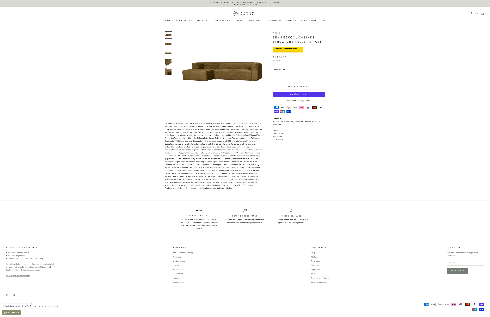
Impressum (315, 269)
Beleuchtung (255, 21)
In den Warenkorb (299, 87)
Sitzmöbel (202, 21)
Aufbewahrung (221, 21)
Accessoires (274, 21)
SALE (324, 21)
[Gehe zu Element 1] (168, 35)
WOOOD (276, 33)
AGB (313, 274)
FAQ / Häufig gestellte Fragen (18, 275)
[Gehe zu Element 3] (168, 53)
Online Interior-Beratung (177, 21)
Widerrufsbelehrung (319, 282)
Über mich (315, 265)
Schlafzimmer (309, 21)
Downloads (315, 261)
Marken (314, 257)
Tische (239, 21)
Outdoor (291, 21)
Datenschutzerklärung (320, 278)
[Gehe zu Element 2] (168, 44)
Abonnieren (458, 271)
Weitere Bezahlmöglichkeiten (299, 100)
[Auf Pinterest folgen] (14, 295)
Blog (313, 253)
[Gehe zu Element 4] (168, 62)
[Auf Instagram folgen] (7, 295)
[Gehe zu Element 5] (168, 71)
